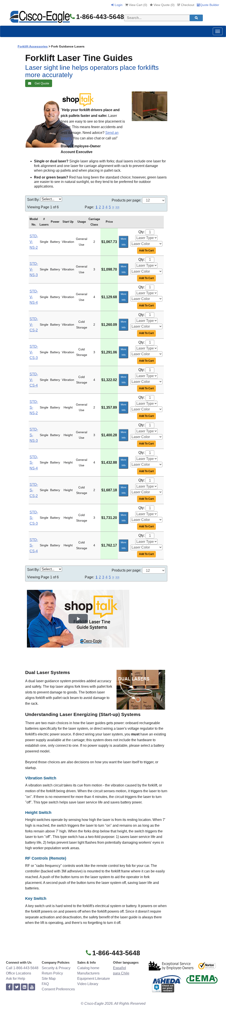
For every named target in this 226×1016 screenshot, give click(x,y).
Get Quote (41, 83)
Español (119, 968)
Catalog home (88, 968)
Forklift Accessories (33, 46)
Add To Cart (146, 250)
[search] (196, 18)
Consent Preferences (58, 989)
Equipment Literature (93, 978)
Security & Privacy (56, 968)
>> (117, 207)
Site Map (49, 978)
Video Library (87, 984)
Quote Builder (209, 5)
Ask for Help (15, 978)
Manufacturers (88, 973)
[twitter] (16, 987)
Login (118, 5)
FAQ (45, 984)
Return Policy (52, 973)
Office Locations (18, 973)
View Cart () (137, 5)
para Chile (121, 973)
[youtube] (31, 987)
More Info (123, 241)
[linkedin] (24, 987)
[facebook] (9, 987)
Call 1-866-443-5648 (22, 968)
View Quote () (164, 5)
